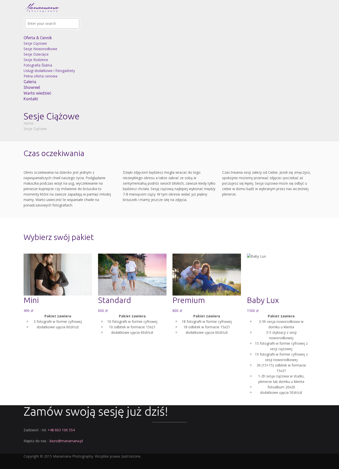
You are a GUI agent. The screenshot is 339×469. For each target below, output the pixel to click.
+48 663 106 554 (61, 430)
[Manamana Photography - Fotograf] (42, 14)
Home (29, 123)
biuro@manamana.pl (66, 440)
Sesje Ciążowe (35, 128)
